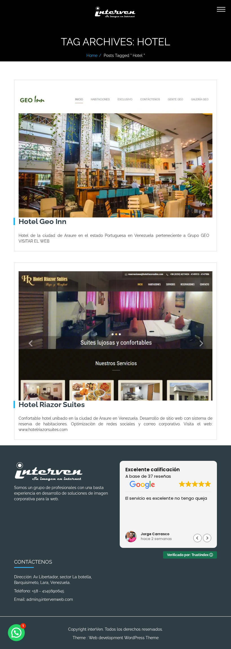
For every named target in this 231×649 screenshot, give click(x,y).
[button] (207, 538)
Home (91, 55)
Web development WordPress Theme (124, 637)
